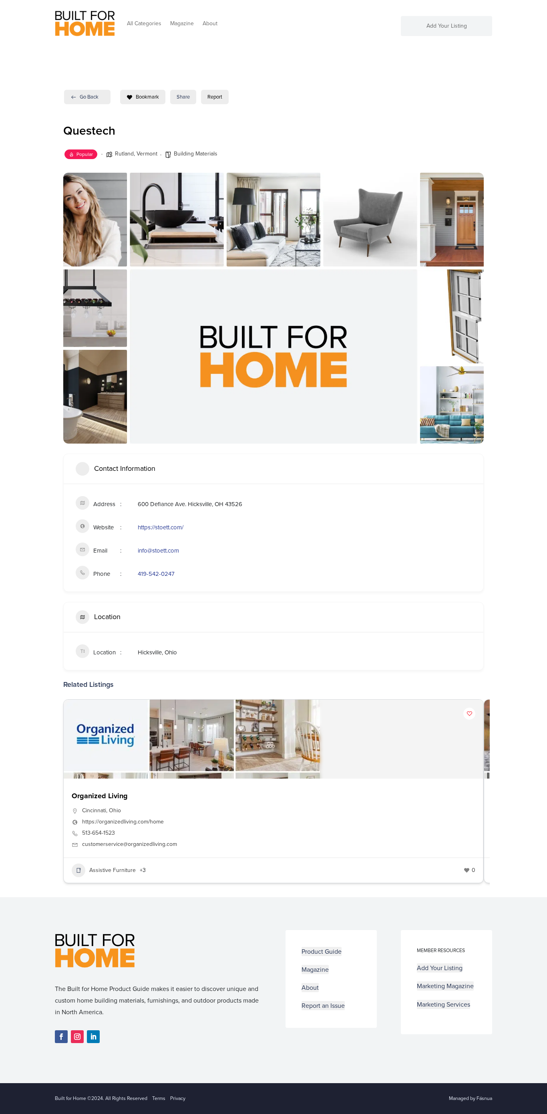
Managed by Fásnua (470, 1098)
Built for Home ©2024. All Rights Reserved (103, 1098)
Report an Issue (323, 1005)
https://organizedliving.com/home (123, 821)
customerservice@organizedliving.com (129, 844)
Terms (158, 1098)
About (210, 23)
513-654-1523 (98, 833)
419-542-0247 (156, 573)
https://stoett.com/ (160, 527)
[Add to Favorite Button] (469, 714)
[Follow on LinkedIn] (93, 1036)
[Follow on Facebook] (61, 1036)
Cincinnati (94, 810)
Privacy (177, 1098)
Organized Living (100, 796)
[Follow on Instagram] (77, 1036)
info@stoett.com (158, 550)
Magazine (182, 23)
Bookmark (147, 97)
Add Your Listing (446, 26)
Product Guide (322, 951)
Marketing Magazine (445, 986)
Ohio (115, 810)
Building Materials (195, 153)
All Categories (144, 23)
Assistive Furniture (112, 870)
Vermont (147, 153)
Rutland (124, 153)
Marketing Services (443, 1004)
